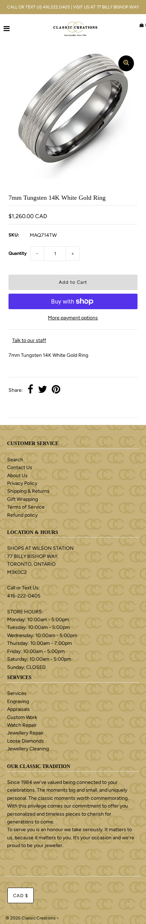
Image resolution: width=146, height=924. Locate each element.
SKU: (14, 235)
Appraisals (18, 709)
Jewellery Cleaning (28, 749)
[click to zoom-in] (126, 63)
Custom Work (22, 717)
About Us (17, 476)
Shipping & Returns (28, 491)
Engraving (18, 701)
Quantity (18, 253)
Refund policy (22, 515)
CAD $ (20, 895)
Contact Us (19, 467)
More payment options (73, 318)
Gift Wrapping (22, 499)
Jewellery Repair (25, 733)
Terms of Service (26, 507)
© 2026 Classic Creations (31, 918)
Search (15, 460)
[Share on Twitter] (42, 390)
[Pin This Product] (56, 390)
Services (17, 693)
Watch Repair (21, 725)
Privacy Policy (22, 483)
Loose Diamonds (25, 741)
